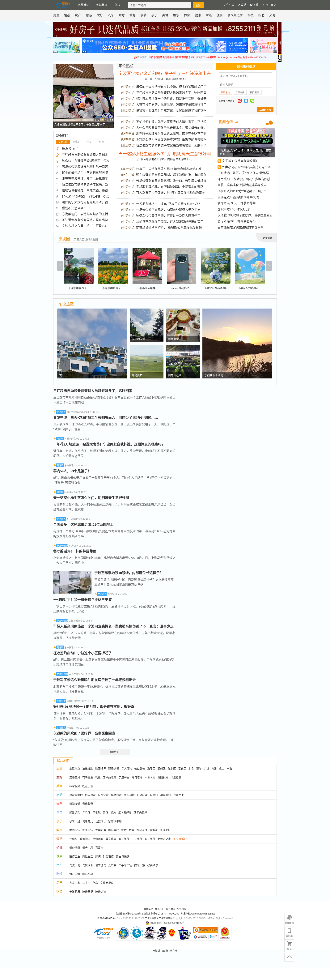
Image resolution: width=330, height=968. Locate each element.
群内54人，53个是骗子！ (72, 471)
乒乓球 (86, 812)
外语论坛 (165, 830)
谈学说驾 (100, 865)
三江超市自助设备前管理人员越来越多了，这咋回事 (171, 92)
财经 (209, 15)
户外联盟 (142, 794)
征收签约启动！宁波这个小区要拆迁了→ (84, 653)
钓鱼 (98, 777)
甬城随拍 (137, 777)
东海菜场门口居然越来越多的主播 (85, 214)
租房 (95, 882)
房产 (78, 15)
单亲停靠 (111, 838)
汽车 (111, 15)
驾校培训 (87, 865)
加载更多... (114, 752)
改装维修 (152, 865)
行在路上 (178, 794)
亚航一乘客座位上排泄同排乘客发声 (242, 185)
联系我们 (159, 909)
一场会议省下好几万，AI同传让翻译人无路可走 (168, 209)
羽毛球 (97, 812)
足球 (105, 812)
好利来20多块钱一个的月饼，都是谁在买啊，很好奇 (171, 98)
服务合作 (181, 909)
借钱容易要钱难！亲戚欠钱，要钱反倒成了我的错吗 (171, 110)
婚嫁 (122, 15)
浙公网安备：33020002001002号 (167, 923)
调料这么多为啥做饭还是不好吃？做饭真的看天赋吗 (171, 139)
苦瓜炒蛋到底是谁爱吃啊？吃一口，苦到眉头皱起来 (171, 180)
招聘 (261, 15)
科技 (250, 15)
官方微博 (141, 57)
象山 (221, 768)
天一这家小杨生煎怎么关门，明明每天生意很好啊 (164, 153)
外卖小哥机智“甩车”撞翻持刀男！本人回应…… (254, 167)
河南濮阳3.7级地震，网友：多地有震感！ (245, 179)
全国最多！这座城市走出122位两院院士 (83, 525)
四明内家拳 (140, 812)
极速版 (165, 950)
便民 (220, 15)
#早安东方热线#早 (215, 288)
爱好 (100, 15)
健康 (198, 15)
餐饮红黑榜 (235, 15)
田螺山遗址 (174, 375)
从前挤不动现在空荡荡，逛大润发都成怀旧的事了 (169, 221)
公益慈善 (139, 768)
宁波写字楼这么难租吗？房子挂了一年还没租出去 (164, 73)
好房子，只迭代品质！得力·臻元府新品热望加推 (168, 169)
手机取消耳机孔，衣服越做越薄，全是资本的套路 (169, 186)
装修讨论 (100, 891)
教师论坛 (74, 830)
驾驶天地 (74, 865)
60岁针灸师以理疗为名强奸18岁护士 (242, 191)
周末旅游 (90, 794)
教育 (132, 15)
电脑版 (156, 950)
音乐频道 (87, 803)
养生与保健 (122, 856)
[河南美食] (183, 310)
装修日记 (87, 891)
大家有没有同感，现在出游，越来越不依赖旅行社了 (171, 104)
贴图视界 (100, 768)
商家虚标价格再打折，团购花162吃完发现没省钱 (169, 227)
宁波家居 (74, 891)
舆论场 (60, 438)
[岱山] (92, 310)
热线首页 (83, 4)
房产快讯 (128, 169)
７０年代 (137, 838)
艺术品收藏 (109, 777)
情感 (67, 15)
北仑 (191, 768)
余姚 (206, 768)
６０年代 (150, 838)
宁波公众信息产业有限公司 (158, 918)
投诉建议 (170, 909)
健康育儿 (87, 821)
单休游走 (116, 794)
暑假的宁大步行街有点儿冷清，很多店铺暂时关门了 (171, 86)
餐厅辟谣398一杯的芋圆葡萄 (237, 221)
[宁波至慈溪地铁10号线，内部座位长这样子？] (164, 159)
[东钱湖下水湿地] (237, 310)
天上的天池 (138, 339)
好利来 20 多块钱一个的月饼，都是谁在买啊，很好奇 (93, 707)
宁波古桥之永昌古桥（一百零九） (85, 226)
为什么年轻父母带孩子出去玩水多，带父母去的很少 (171, 127)
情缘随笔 (98, 838)
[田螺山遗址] (183, 346)
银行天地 (74, 874)
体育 (187, 15)
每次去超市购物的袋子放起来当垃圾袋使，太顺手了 (171, 145)
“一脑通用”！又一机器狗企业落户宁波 (82, 600)
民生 (56, 15)
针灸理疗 (108, 856)
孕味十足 (74, 821)
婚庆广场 (87, 847)
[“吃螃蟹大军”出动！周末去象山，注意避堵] (247, 130)
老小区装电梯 (147, 288)
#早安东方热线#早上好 (252, 288)
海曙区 (151, 768)
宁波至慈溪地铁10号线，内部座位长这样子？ (128, 573)
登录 (273, 4)
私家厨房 (74, 786)
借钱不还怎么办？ (74, 208)
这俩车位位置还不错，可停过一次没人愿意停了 (168, 215)
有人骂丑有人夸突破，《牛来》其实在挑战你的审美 (170, 192)
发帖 (243, 4)
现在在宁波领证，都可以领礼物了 (85, 178)
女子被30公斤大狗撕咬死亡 (240, 161)
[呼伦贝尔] (146, 346)
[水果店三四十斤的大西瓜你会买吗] (83, 66)
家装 (143, 15)
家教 (124, 830)
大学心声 (100, 830)
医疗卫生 (74, 856)
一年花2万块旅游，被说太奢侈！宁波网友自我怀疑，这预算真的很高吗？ (109, 444)
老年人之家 (164, 838)
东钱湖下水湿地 (213, 375)
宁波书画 (124, 777)
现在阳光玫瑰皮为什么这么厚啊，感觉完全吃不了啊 (171, 133)
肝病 (98, 856)
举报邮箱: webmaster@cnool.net (198, 913)
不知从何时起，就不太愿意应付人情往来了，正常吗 (171, 121)
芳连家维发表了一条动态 (82, 288)
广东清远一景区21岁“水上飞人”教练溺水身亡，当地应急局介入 (260, 173)
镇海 (198, 768)
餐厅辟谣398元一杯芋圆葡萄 (237, 203)
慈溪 (214, 768)
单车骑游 (165, 794)
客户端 (173, 950)
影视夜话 (74, 803)
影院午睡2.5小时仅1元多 (234, 209)
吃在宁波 (128, 133)
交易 (272, 15)
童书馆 (154, 830)
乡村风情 (129, 794)
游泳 (113, 812)
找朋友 (73, 838)
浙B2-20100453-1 (106, 918)
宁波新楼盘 (107, 882)
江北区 (172, 768)
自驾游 (154, 794)
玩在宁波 (103, 794)
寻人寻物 (126, 768)
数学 (131, 830)
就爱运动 (74, 812)
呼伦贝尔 (137, 375)
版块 (117, 4)
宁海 (229, 768)
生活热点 (128, 86)
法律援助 (87, 768)
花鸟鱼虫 (87, 777)
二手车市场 (125, 865)
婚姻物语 (85, 838)
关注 (255, 4)
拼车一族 (139, 865)
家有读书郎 (115, 821)
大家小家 (61, 701)
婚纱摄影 (74, 847)
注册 (266, 4)
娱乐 (176, 15)
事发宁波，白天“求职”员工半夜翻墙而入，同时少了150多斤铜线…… (105, 418)
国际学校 (113, 830)
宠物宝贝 (74, 777)
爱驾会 (112, 865)
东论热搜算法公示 (125, 913)
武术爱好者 (125, 812)
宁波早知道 (62, 545)
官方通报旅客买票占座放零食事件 (240, 227)
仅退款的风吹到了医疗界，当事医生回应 (245, 215)
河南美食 (173, 339)
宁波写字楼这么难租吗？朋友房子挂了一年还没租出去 (94, 680)
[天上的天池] (146, 310)
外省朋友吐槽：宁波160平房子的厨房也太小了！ (169, 204)
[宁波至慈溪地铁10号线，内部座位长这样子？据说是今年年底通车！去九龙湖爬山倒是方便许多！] (72, 573)
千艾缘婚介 (180, 838)
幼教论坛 (100, 821)
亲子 (154, 15)
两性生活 (87, 856)
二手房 (86, 882)
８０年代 (124, 838)
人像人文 (150, 777)
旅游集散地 (76, 794)
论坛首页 (101, 4)
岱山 (62, 375)
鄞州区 (162, 768)
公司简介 (148, 909)
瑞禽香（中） (71, 149)
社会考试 (142, 830)
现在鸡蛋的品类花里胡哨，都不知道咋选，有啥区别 (171, 175)
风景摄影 (176, 777)
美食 (165, 15)
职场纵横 (113, 768)
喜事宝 (99, 847)
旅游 (89, 15)
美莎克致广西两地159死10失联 (238, 197)
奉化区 (182, 768)
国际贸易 (87, 874)
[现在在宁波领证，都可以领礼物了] (165, 79)
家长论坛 (87, 830)
